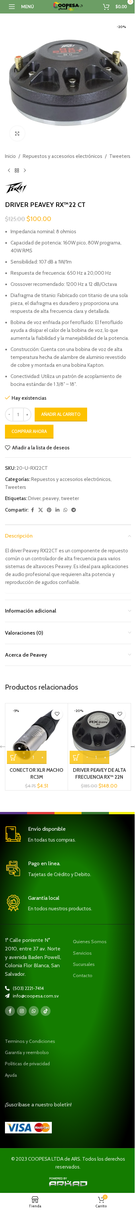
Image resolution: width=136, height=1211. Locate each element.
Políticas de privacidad (27, 1064)
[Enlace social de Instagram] (22, 1011)
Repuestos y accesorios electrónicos (62, 156)
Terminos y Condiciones (30, 1041)
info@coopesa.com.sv (36, 996)
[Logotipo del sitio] (68, 6)
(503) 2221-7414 (28, 988)
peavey (51, 498)
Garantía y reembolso (27, 1052)
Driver (34, 498)
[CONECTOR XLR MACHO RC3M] (36, 734)
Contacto (82, 975)
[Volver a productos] (17, 171)
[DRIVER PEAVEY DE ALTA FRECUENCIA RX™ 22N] (99, 734)
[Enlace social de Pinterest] (49, 510)
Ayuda (11, 1075)
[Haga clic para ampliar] (17, 133)
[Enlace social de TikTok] (46, 1011)
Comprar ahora (29, 431)
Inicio (10, 156)
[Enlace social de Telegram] (73, 510)
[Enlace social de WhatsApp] (65, 510)
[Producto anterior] (9, 171)
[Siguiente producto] (25, 171)
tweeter (70, 498)
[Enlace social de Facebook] (32, 510)
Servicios (82, 953)
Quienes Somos (90, 942)
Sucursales (84, 964)
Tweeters (119, 156)
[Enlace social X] (40, 510)
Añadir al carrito (61, 414)
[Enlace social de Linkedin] (57, 510)
